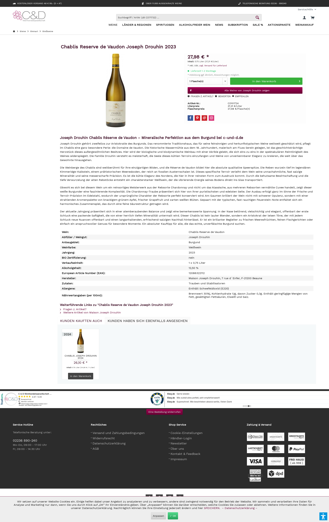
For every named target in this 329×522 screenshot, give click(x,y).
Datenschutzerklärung (109, 443)
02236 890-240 (25, 441)
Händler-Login (181, 438)
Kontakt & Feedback (185, 454)
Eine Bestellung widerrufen (164, 412)
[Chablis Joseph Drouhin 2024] (80, 341)
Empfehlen (241, 96)
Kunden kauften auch (81, 321)
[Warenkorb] (312, 17)
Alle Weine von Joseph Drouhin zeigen (247, 90)
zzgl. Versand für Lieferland (213, 65)
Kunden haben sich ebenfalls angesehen (148, 321)
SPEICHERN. (212, 508)
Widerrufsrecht (104, 438)
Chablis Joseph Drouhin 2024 (81, 357)
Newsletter (178, 443)
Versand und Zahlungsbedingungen (119, 433)
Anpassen (158, 515)
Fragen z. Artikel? (201, 96)
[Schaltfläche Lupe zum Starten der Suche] (257, 17)
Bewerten (224, 96)
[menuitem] (305, 9)
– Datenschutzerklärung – (239, 508)
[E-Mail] (204, 118)
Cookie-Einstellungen (186, 433)
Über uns (177, 448)
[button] (323, 516)
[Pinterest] (197, 118)
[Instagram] (211, 118)
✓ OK (173, 515)
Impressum (178, 459)
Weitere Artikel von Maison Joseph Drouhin (91, 312)
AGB (96, 448)
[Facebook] (190, 118)
